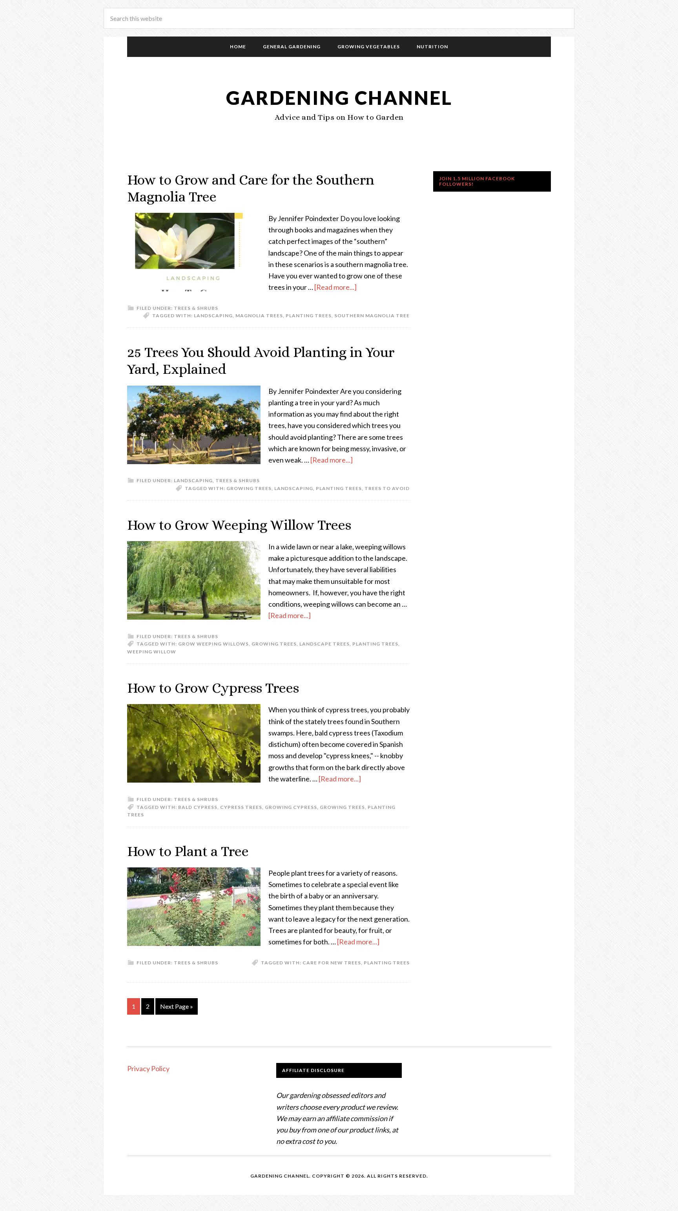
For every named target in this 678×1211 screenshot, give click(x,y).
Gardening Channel (339, 97)
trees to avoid (387, 488)
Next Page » (176, 1006)
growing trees (249, 488)
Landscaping (193, 480)
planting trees (309, 315)
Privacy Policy (148, 1068)
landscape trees (324, 644)
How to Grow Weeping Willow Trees (239, 525)
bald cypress (197, 807)
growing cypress (291, 807)
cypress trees (241, 807)
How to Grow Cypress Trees (213, 688)
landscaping (213, 315)
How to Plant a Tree (188, 851)
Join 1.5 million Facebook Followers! (477, 181)
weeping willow (151, 652)
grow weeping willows (213, 644)
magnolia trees (259, 315)
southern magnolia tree (372, 315)
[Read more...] (335, 287)
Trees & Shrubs (196, 308)
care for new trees (332, 963)
